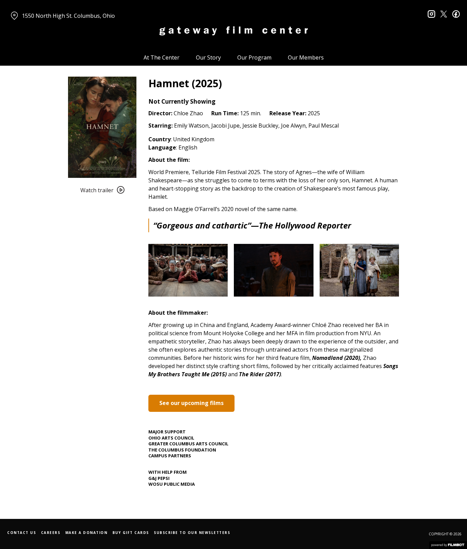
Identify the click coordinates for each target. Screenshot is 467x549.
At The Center (161, 57)
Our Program (254, 57)
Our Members (306, 57)
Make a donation (86, 532)
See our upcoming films (191, 403)
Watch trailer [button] (97, 190)
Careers (51, 532)
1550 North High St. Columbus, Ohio (68, 15)
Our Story (208, 57)
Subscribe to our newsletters (192, 532)
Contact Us (21, 532)
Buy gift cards (130, 532)
